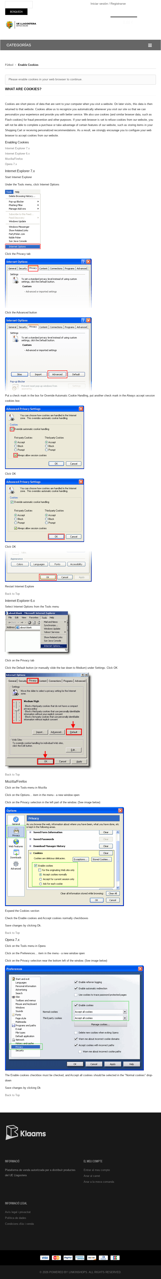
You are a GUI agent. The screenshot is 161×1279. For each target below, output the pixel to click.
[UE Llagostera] (21, 25)
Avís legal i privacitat (18, 1212)
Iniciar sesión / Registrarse (108, 3)
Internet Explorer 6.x (17, 153)
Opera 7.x (11, 164)
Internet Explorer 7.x (17, 148)
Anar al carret (92, 1175)
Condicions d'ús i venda (19, 1223)
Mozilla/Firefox (14, 158)
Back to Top (12, 593)
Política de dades (15, 1218)
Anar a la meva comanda (99, 1181)
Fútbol (9, 64)
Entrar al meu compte (97, 1170)
